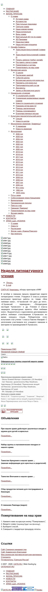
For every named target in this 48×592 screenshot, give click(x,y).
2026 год (19, 134)
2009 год (19, 177)
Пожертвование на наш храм (23, 210)
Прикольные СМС (8, 349)
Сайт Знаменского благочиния (13, 552)
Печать (9, 282)
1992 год (19, 190)
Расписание (16, 228)
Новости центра (22, 121)
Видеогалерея (17, 200)
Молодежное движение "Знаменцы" (26, 123)
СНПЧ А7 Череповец (10, 289)
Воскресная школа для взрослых (30, 80)
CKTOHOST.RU (7, 566)
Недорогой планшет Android (12, 351)
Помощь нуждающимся (26, 111)
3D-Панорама (21, 39)
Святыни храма (22, 26)
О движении (21, 126)
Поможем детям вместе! (26, 105)
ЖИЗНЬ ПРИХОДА (14, 13)
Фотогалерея (16, 131)
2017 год (19, 157)
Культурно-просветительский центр (26, 116)
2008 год (19, 180)
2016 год (19, 159)
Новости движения (24, 128)
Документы (20, 88)
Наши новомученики (24, 29)
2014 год (19, 164)
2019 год (19, 151)
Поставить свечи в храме (26, 62)
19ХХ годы (20, 192)
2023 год (19, 141)
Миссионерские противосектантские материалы (21, 554)
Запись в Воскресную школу (28, 90)
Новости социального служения (29, 103)
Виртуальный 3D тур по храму (28, 36)
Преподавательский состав (27, 85)
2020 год (19, 149)
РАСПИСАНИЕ (12, 11)
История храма (22, 19)
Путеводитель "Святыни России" (15, 559)
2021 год (19, 146)
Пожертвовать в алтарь (26, 65)
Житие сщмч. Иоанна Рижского (24, 231)
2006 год (19, 185)
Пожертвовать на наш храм (27, 67)
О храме (14, 16)
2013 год (19, 167)
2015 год (19, 162)
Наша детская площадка (26, 44)
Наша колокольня (23, 31)
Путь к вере (16, 195)
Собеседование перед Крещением (25, 197)
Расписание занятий (24, 75)
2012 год (19, 169)
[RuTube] (9, 364)
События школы (23, 77)
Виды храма (21, 34)
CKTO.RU (18, 564)
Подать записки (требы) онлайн (29, 59)
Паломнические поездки (21, 203)
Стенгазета (5, 557)
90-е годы (20, 187)
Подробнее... (6, 435)
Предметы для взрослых (26, 82)
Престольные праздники (26, 24)
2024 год (19, 139)
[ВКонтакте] (4, 364)
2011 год (19, 172)
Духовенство (21, 21)
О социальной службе (25, 95)
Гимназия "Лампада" (19, 208)
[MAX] (2, 364)
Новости (14, 226)
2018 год (19, 154)
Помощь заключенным (25, 108)
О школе (19, 72)
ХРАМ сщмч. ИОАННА (15, 220)
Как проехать (16, 233)
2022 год (19, 144)
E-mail (8, 285)
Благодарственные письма (27, 113)
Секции (19, 118)
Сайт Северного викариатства (13, 549)
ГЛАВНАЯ (10, 8)
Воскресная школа (19, 70)
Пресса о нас (16, 205)
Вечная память (17, 213)
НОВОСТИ (10, 215)
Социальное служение (20, 93)
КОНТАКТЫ (11, 218)
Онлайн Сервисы (18, 47)
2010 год (19, 174)
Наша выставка (22, 42)
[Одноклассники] (7, 364)
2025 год (19, 136)
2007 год (19, 182)
